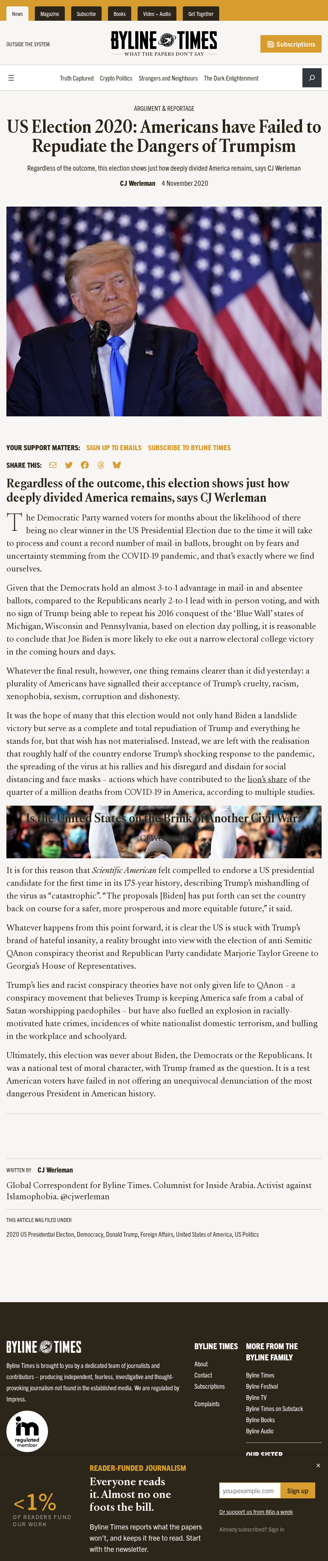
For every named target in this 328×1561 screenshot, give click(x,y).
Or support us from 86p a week (256, 1511)
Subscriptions (295, 44)
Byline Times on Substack (274, 1408)
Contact (203, 1375)
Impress (15, 1399)
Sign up (297, 1490)
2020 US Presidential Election (40, 1234)
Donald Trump (122, 1234)
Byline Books (260, 1419)
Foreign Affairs (156, 1234)
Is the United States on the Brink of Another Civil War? (164, 819)
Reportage (180, 108)
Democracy (90, 1234)
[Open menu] (11, 78)
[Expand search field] (312, 77)
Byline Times (260, 1375)
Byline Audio (260, 1431)
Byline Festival (262, 1386)
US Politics (247, 1234)
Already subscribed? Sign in (251, 1529)
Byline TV (256, 1397)
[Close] (318, 1465)
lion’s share (267, 780)
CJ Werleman (137, 182)
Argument (147, 108)
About (201, 1364)
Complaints (207, 1403)
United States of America (204, 1234)
